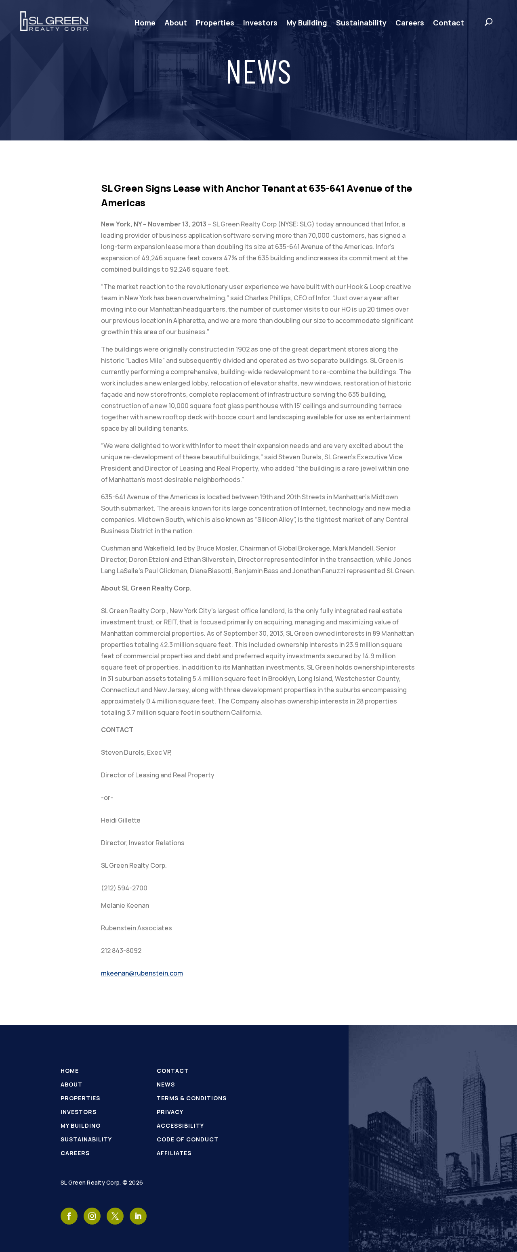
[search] (480, 22)
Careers (409, 22)
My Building (306, 22)
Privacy (170, 1112)
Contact (448, 22)
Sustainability (361, 22)
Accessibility (180, 1125)
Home (145, 22)
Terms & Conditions (192, 1098)
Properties (215, 22)
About (175, 22)
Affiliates (174, 1153)
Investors (260, 22)
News (166, 1084)
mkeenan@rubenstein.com (142, 973)
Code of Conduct (188, 1139)
